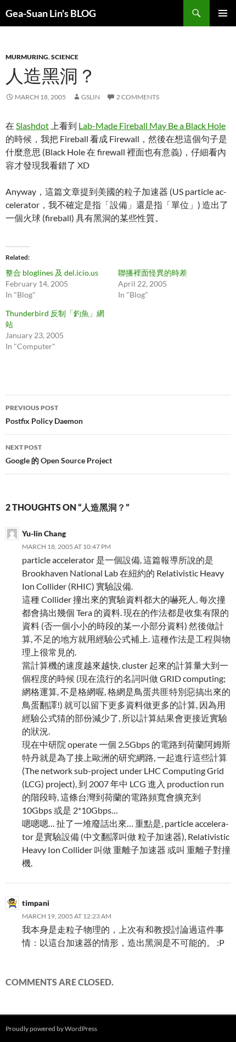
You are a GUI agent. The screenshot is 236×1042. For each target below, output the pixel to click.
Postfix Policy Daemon (44, 414)
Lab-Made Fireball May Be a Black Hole (152, 125)
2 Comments (137, 97)
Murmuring (26, 57)
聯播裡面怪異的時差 (152, 272)
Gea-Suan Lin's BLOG (50, 13)
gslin (90, 97)
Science (64, 57)
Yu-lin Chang (44, 533)
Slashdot (32, 125)
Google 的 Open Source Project (58, 454)
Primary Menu (223, 13)
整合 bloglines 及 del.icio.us (51, 272)
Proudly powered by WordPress (51, 1028)
